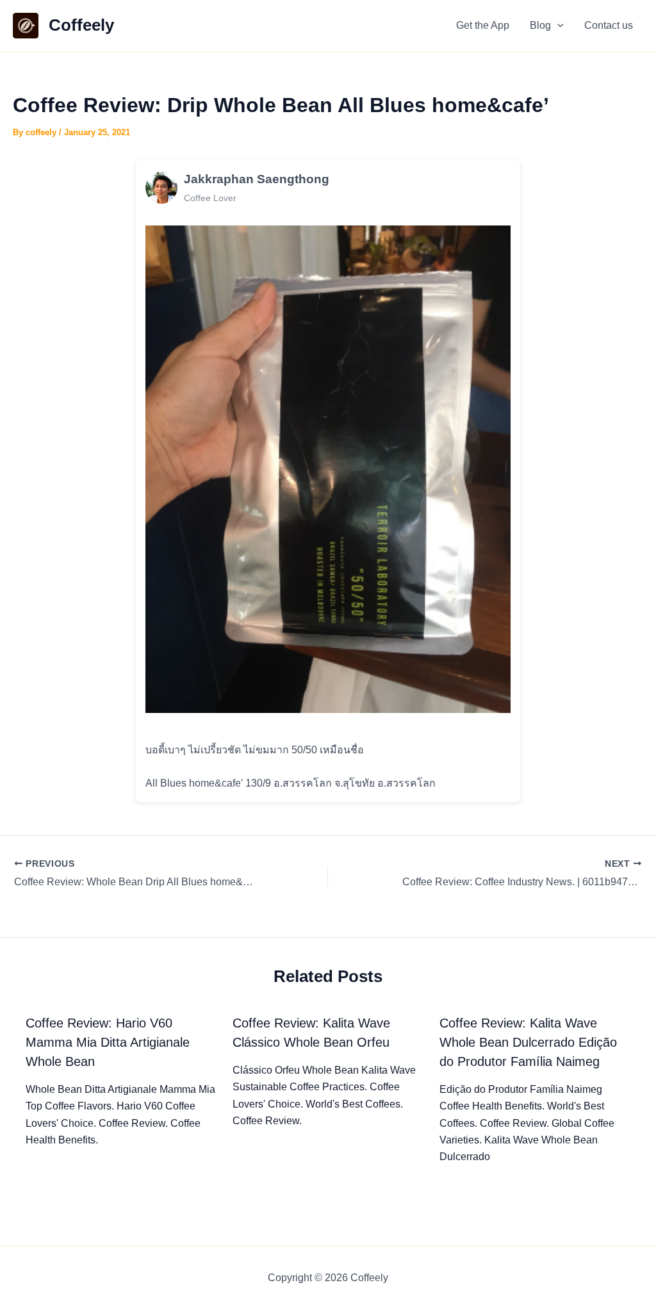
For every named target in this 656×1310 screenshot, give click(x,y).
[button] (557, 25)
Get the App (482, 25)
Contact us (608, 25)
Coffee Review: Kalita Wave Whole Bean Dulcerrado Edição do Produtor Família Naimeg (528, 1042)
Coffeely (81, 25)
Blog (540, 25)
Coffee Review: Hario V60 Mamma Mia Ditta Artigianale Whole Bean (108, 1042)
